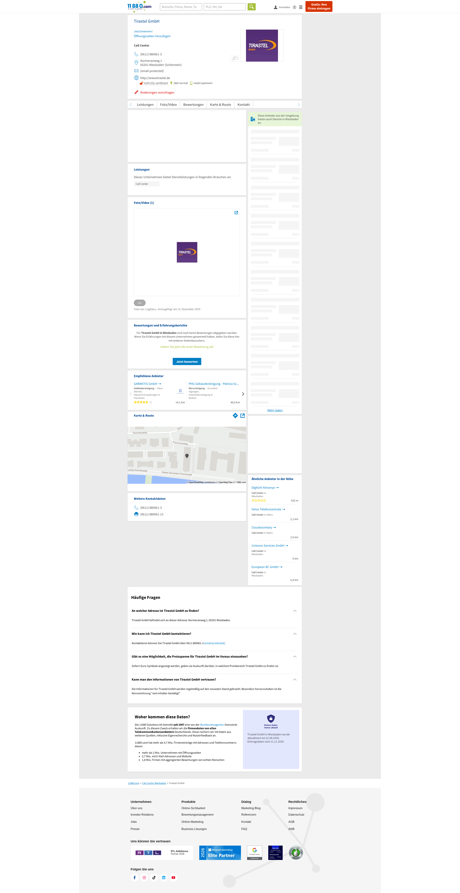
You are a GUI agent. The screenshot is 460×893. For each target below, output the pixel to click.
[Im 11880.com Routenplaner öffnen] (235, 414)
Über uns (136, 808)
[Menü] (302, 7)
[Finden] (252, 6)
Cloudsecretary (262, 527)
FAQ (244, 829)
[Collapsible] (295, 611)
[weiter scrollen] (299, 104)
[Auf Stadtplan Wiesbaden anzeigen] (242, 415)
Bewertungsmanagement (197, 814)
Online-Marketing (192, 821)
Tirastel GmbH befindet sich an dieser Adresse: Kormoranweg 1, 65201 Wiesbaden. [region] (181, 620)
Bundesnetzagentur (212, 724)
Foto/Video (168, 104)
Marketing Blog (251, 808)
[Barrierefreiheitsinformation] (296, 7)
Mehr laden (275, 410)
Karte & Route (220, 104)
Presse (135, 829)
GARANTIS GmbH (145, 384)
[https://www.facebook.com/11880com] (135, 878)
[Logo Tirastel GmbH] (236, 212)
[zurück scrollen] (131, 104)
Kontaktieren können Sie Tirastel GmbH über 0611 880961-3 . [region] (179, 643)
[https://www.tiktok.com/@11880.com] (154, 878)
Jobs (134, 821)
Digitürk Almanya (263, 487)
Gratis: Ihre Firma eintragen (319, 6)
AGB (291, 821)
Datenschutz (296, 814)
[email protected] (214, 643)
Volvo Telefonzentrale (266, 509)
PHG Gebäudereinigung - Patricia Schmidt (214, 384)
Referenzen (248, 814)
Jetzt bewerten (187, 361)
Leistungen (145, 104)
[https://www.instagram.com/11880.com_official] (144, 878)
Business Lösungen (194, 829)
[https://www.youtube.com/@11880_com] (173, 878)
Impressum (295, 808)
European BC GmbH (265, 567)
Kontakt (244, 104)
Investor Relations (142, 814)
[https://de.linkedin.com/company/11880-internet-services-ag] (164, 878)
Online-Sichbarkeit (193, 808)
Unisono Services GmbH (268, 545)
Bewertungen (193, 104)
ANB (291, 829)
